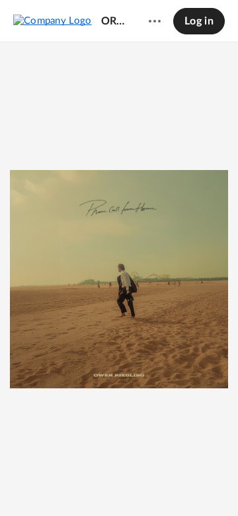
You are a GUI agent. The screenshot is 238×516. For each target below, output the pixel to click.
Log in (199, 21)
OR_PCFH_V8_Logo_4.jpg (114, 21)
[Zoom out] (72, 484)
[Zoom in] (117, 484)
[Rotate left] (143, 483)
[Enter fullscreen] (167, 483)
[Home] (52, 20)
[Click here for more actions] (154, 21)
